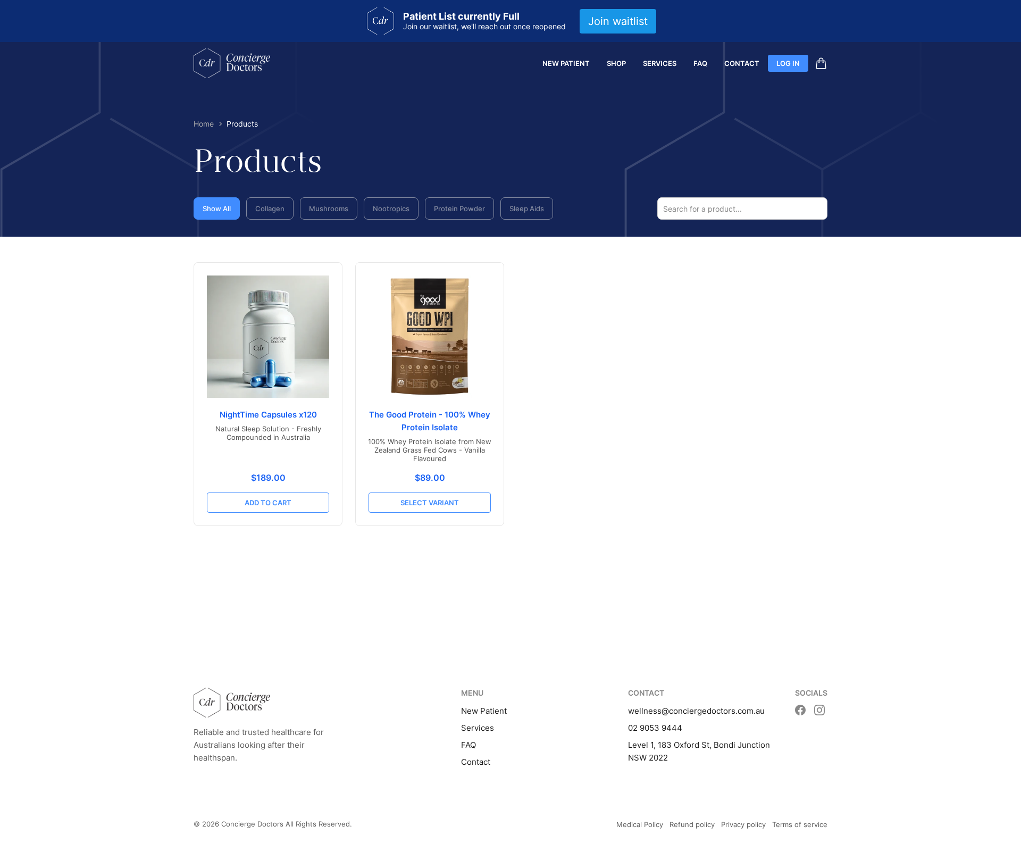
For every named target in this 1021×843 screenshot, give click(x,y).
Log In (788, 63)
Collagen (269, 208)
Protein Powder (459, 208)
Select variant (429, 502)
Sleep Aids (526, 208)
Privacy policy (743, 824)
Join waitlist (618, 21)
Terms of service (799, 824)
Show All (217, 208)
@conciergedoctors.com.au (713, 711)
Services (659, 63)
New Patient (566, 63)
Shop (616, 63)
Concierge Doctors (252, 824)
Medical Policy (639, 824)
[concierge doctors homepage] (232, 63)
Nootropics (391, 208)
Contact (741, 63)
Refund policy (692, 824)
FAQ (700, 63)
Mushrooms (328, 208)
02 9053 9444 (655, 728)
